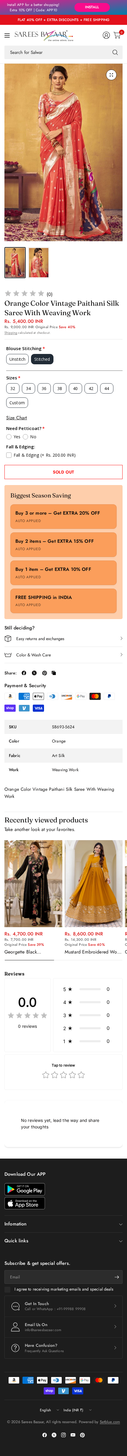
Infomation (15, 1223)
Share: (10, 673)
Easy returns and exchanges (40, 639)
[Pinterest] (82, 1435)
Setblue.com (110, 1422)
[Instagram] (63, 1435)
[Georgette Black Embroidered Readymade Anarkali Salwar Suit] (33, 883)
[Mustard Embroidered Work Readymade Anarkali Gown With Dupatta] (94, 883)
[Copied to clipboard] (54, 673)
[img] (24, 294)
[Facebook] (44, 1435)
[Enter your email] (117, 1277)
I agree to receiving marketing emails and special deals (63, 1289)
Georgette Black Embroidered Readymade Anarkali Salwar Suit (30, 952)
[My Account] (106, 35)
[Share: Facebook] (24, 673)
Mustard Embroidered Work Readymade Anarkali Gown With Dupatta (93, 952)
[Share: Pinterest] (44, 673)
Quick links (16, 1240)
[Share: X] (34, 673)
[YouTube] (73, 1435)
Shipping (10, 332)
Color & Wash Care (33, 655)
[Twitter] (54, 1435)
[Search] (115, 52)
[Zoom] (111, 75)
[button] (88, 989)
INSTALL (92, 7)
